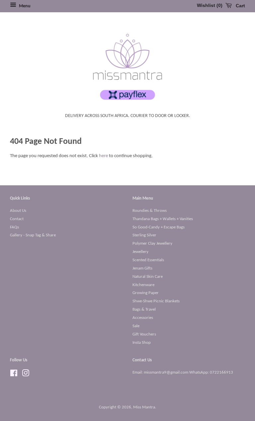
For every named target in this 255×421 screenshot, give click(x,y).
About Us (18, 211)
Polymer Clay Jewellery (152, 243)
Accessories (142, 318)
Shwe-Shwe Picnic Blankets (156, 301)
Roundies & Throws (149, 211)
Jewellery (140, 252)
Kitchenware (143, 285)
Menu (24, 6)
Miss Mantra (144, 407)
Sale (135, 326)
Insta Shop (141, 342)
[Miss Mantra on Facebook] (14, 375)
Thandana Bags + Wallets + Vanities (162, 219)
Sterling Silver (144, 235)
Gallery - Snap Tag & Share (33, 235)
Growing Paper (145, 293)
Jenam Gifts (142, 268)
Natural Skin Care (147, 276)
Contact (17, 219)
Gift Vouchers (144, 334)
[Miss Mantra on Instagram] (25, 375)
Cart (239, 5)
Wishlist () (209, 5)
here (103, 155)
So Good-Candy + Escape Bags (158, 227)
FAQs (14, 227)
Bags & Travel (144, 309)
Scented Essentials (148, 260)
